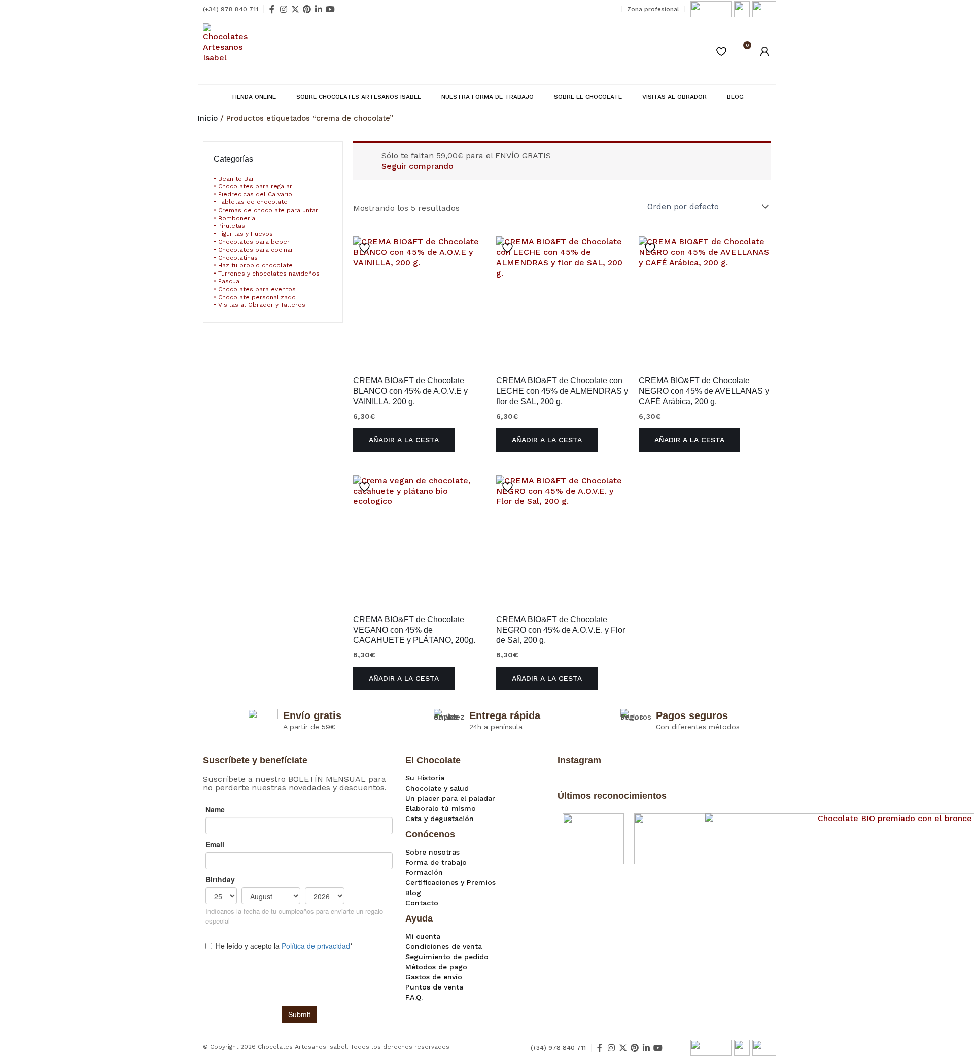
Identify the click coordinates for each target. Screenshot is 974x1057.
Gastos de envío (433, 977)
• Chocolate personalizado (255, 297)
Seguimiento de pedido (447, 956)
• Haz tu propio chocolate (253, 265)
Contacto (421, 903)
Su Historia (424, 778)
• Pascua (226, 281)
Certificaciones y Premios (450, 882)
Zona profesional (653, 9)
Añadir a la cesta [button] (404, 440)
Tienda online (253, 96)
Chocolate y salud (437, 788)
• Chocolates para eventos (255, 289)
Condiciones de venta (443, 946)
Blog (735, 96)
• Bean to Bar (234, 178)
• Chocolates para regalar (253, 186)
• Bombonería (234, 218)
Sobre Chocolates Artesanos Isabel (358, 96)
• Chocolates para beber (252, 241)
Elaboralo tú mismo (440, 808)
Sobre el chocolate (588, 96)
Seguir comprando (417, 166)
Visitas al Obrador (674, 96)
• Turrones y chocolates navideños (267, 273)
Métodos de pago (436, 967)
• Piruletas (229, 225)
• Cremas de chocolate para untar (266, 210)
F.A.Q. (414, 997)
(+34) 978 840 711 (230, 9)
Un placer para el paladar (450, 798)
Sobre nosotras (432, 852)
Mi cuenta (422, 936)
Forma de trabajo (436, 862)
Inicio (208, 118)
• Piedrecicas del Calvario (253, 194)
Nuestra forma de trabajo (487, 96)
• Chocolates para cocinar (253, 249)
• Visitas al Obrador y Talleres (259, 305)
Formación (424, 872)
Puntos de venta (434, 987)
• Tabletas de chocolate (251, 202)
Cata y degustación (439, 818)
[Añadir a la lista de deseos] (365, 248)
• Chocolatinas (236, 257)
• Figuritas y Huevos (243, 233)
